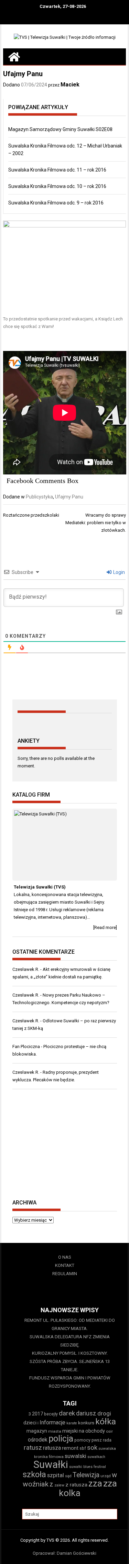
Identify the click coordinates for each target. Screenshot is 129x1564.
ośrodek (37, 1439)
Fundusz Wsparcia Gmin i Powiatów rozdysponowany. (69, 1382)
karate (71, 1423)
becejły (51, 1413)
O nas (64, 1257)
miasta (54, 1431)
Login (118, 572)
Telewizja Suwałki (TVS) (40, 887)
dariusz (86, 1413)
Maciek (70, 84)
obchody (95, 1431)
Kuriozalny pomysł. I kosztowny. (70, 1353)
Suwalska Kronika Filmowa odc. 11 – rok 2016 (57, 170)
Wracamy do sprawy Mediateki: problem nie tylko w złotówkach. (95, 523)
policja (61, 1439)
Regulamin (64, 1273)
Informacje (52, 1422)
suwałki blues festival (87, 1467)
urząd (105, 1475)
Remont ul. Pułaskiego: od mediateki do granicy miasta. (69, 1324)
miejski (70, 1431)
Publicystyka (39, 496)
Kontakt (64, 1265)
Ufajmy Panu (69, 496)
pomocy (82, 1440)
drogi (104, 1413)
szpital (55, 1475)
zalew (59, 1485)
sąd (68, 1475)
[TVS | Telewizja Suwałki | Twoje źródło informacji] (14, 56)
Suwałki (50, 1464)
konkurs (86, 1422)
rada (107, 1440)
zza (95, 1483)
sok (92, 1447)
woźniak (36, 1484)
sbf (82, 1448)
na (81, 1431)
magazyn (36, 1431)
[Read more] (105, 927)
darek (67, 1413)
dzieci (29, 1422)
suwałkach (96, 1457)
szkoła (34, 1474)
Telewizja (86, 1475)
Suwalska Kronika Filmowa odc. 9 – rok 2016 (56, 202)
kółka (105, 1421)
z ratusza (76, 1485)
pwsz (97, 1440)
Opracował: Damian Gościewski (64, 1553)
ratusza (52, 1448)
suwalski (75, 1456)
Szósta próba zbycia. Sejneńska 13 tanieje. (70, 1365)
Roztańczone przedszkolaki (31, 515)
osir (109, 1431)
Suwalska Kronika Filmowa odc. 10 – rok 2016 (57, 186)
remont (70, 1448)
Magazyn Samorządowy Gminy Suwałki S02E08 (60, 129)
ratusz (33, 1447)
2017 (37, 1414)
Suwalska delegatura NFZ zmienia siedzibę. (70, 1341)
